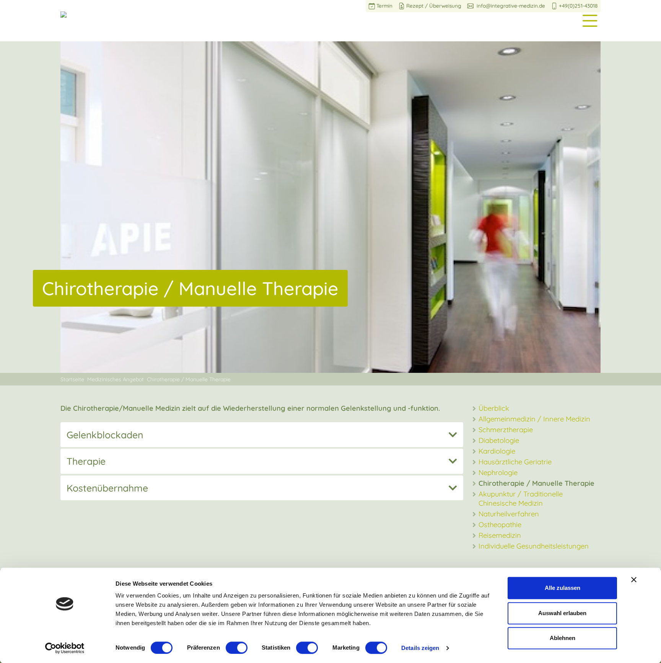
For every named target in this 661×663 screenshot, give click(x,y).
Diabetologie (499, 440)
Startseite (72, 379)
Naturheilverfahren (509, 513)
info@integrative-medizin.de (510, 6)
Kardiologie (497, 451)
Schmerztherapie (506, 429)
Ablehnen (562, 638)
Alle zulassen (562, 588)
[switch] (236, 648)
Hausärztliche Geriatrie (515, 461)
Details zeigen (420, 648)
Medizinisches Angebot (115, 379)
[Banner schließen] (634, 579)
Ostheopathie (500, 524)
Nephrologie (498, 472)
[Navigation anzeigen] (590, 19)
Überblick (494, 408)
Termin (384, 6)
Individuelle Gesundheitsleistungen (534, 546)
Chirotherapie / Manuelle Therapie (189, 379)
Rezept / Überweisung (433, 6)
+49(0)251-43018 (578, 6)
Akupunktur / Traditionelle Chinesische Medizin (521, 499)
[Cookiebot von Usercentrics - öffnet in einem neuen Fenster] (64, 648)
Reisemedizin (500, 535)
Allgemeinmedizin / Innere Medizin (534, 419)
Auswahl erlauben (562, 613)
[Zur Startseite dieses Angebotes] (63, 13)
